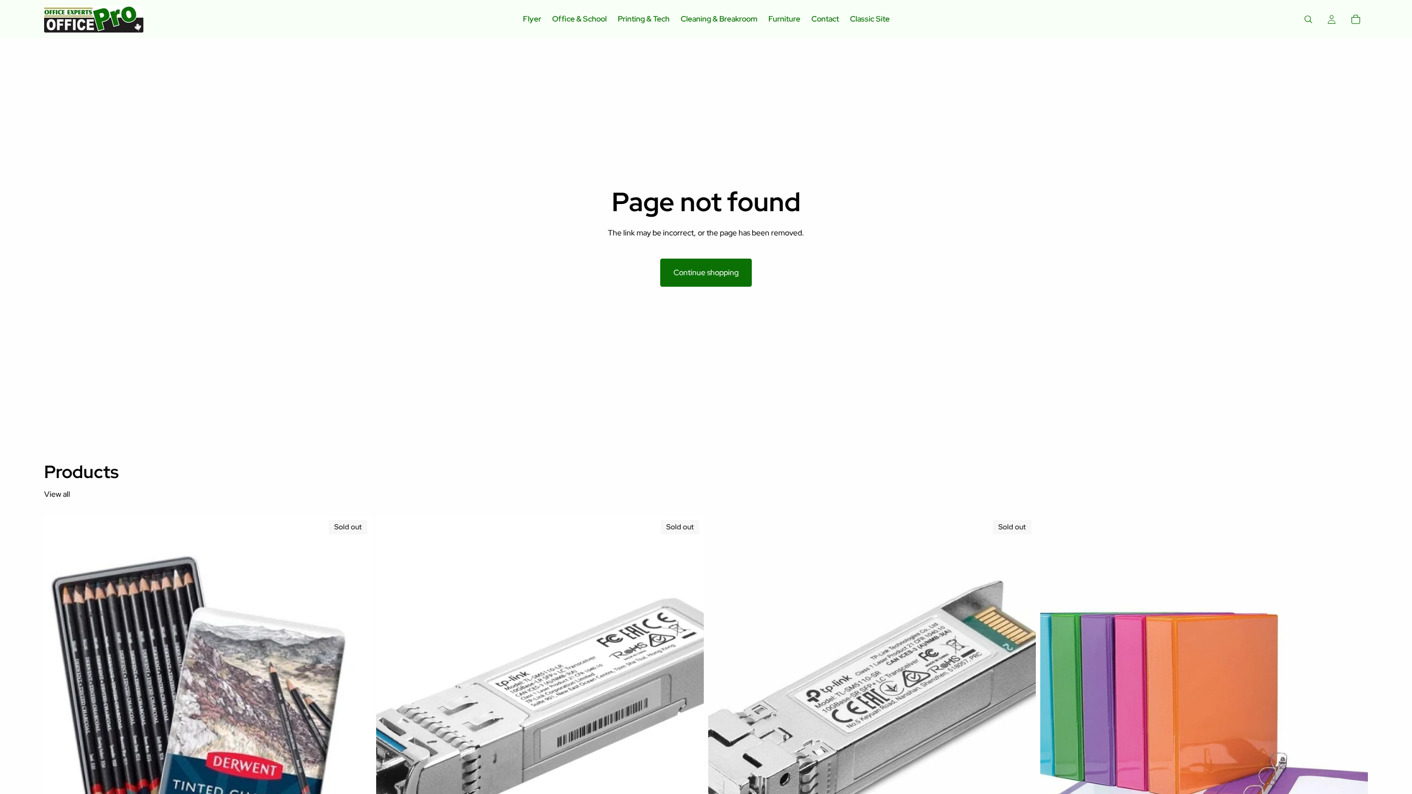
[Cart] (1356, 19)
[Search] (1308, 19)
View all (57, 494)
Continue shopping (706, 272)
